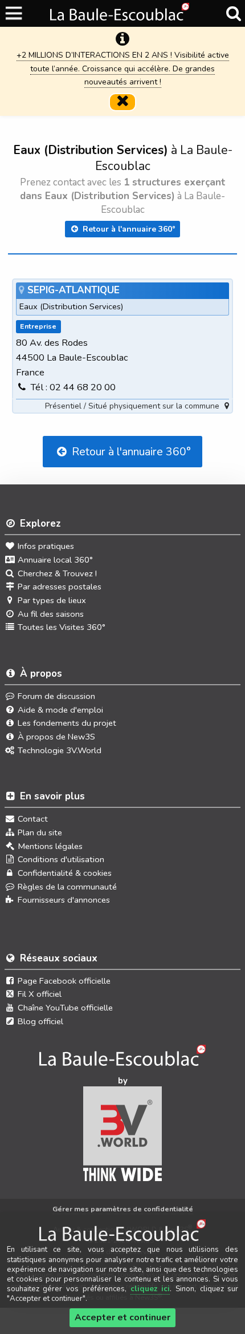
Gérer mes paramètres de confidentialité (122, 1209)
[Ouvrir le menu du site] (14, 13)
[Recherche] (233, 13)
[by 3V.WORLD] (122, 1137)
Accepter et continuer (122, 1317)
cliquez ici (150, 1289)
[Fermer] (122, 102)
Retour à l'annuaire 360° (127, 229)
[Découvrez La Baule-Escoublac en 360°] (122, 1059)
